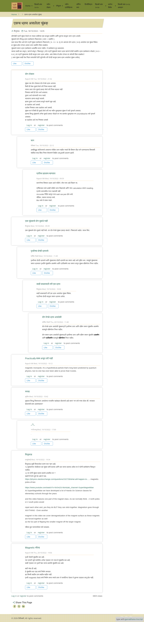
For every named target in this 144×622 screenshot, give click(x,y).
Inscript (139, 619)
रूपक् (27, 391)
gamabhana (130, 619)
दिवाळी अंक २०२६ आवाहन (124, 5)
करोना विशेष (110, 5)
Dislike (27, 63)
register (41, 125)
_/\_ (33, 424)
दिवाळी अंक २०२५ (38, 5)
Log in (29, 125)
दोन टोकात (29, 74)
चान (32, 140)
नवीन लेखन (48, 5)
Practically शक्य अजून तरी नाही (39, 358)
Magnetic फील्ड (32, 547)
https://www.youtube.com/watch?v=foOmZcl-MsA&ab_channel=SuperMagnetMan (59, 487)
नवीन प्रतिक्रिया (68, 5)
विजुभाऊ (28, 454)
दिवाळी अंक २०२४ (99, 5)
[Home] (16, 6)
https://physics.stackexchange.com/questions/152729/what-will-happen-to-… (57, 479)
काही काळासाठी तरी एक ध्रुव (48, 284)
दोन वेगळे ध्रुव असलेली (51, 317)
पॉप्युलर (58, 6)
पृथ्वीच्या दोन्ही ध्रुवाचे (39, 251)
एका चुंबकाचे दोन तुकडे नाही (36, 221)
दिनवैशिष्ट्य (88, 4)
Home (27, 6)
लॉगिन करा (78, 5)
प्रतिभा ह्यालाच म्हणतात (45, 173)
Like (14, 63)
